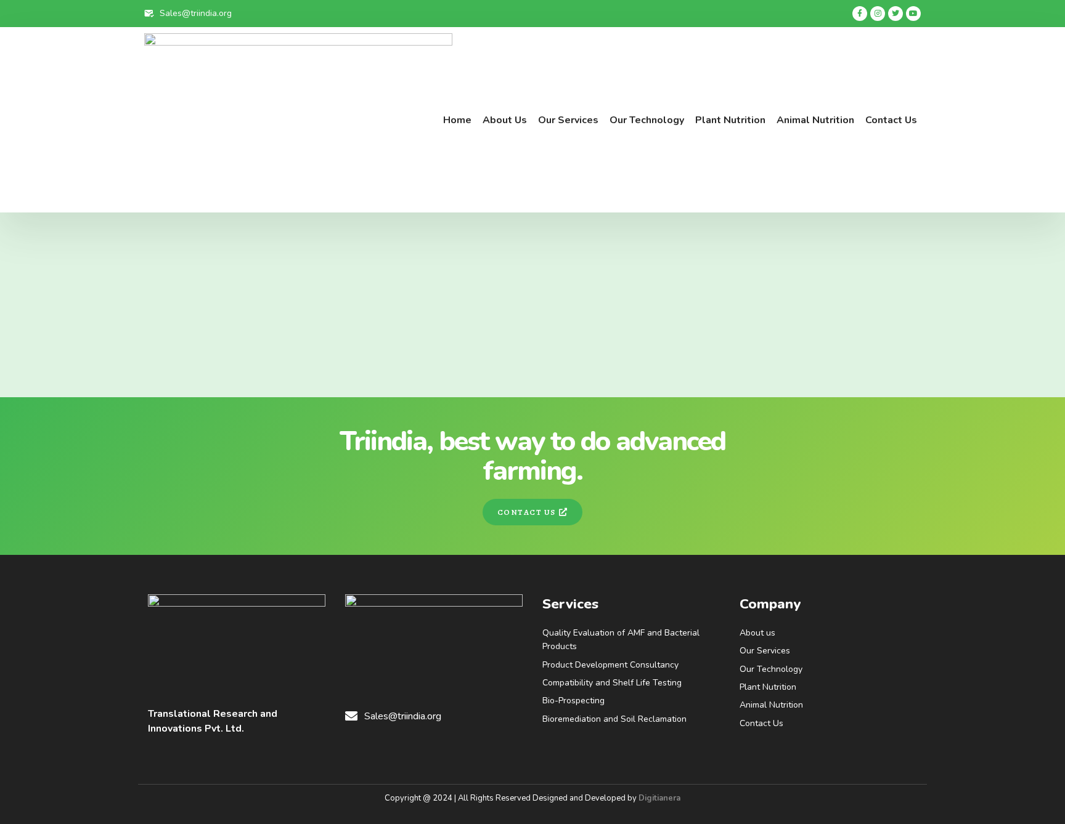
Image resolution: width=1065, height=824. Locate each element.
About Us (505, 120)
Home (457, 120)
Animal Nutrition (815, 120)
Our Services (568, 120)
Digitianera (659, 798)
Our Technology (647, 120)
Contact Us (891, 120)
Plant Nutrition (730, 120)
